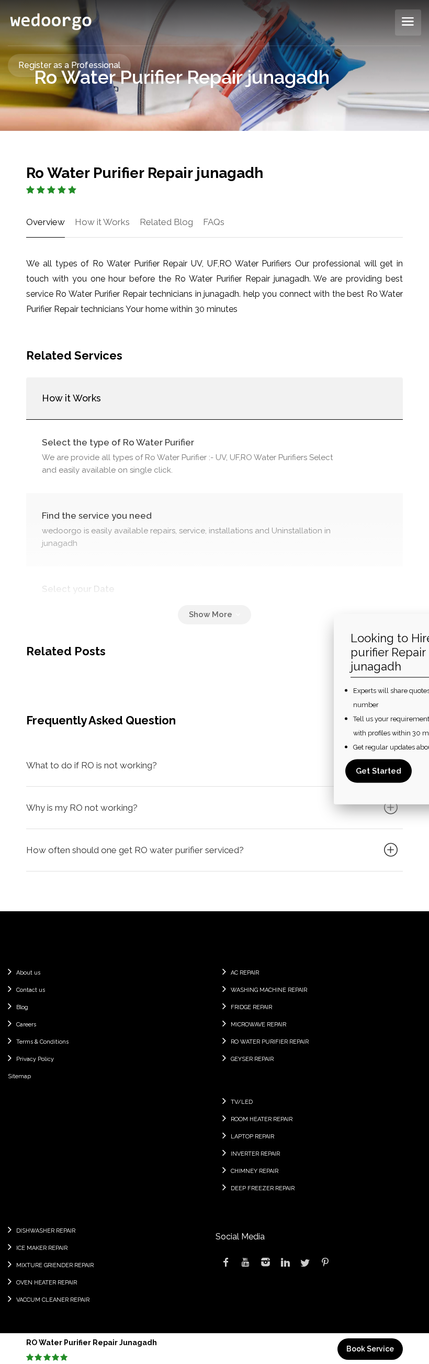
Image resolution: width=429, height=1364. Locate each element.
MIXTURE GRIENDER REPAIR (55, 1265)
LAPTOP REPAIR (252, 1136)
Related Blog (166, 222)
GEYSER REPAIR (252, 1059)
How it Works (102, 222)
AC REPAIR (245, 972)
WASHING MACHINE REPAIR (269, 990)
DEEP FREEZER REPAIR (263, 1188)
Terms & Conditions (42, 1041)
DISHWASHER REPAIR (45, 1230)
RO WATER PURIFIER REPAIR (270, 1041)
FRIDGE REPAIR (251, 1007)
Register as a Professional (69, 65)
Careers (26, 1024)
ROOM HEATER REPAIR (261, 1119)
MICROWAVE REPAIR (258, 1024)
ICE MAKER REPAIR (41, 1248)
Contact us (30, 990)
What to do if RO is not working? (91, 765)
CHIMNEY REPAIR (254, 1171)
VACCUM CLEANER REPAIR (52, 1299)
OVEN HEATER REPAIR (46, 1282)
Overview (45, 222)
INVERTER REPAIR (255, 1153)
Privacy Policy (35, 1059)
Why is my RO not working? (82, 807)
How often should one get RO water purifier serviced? (135, 850)
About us (28, 972)
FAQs (213, 222)
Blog (22, 1007)
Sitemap (19, 1076)
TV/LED (242, 1102)
